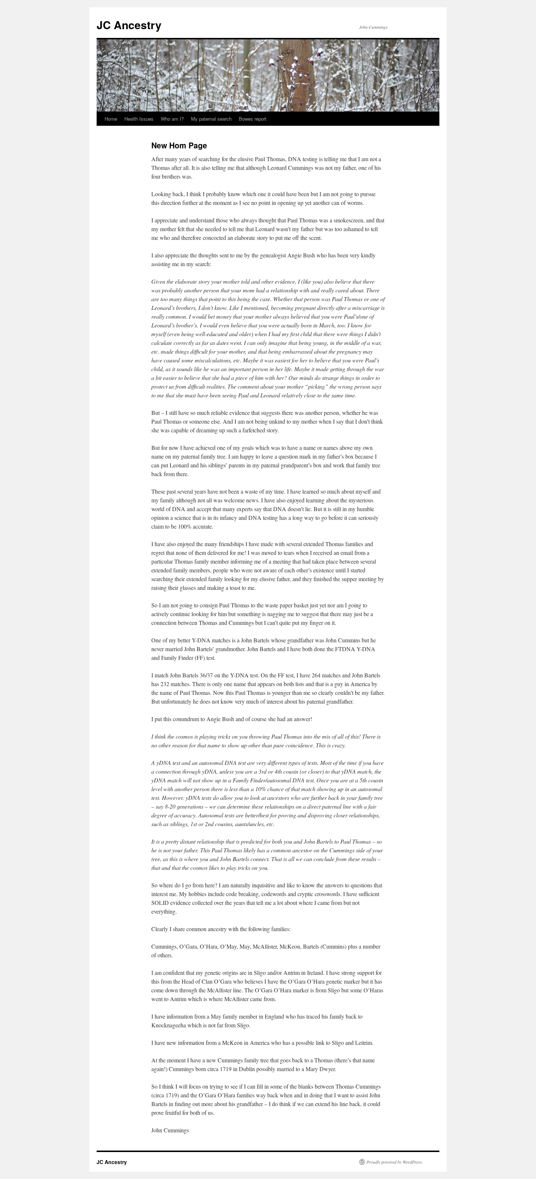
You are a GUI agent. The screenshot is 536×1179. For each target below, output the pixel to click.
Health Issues (139, 118)
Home (111, 118)
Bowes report (253, 118)
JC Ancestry (129, 24)
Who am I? (172, 118)
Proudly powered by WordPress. (394, 1162)
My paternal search (211, 118)
